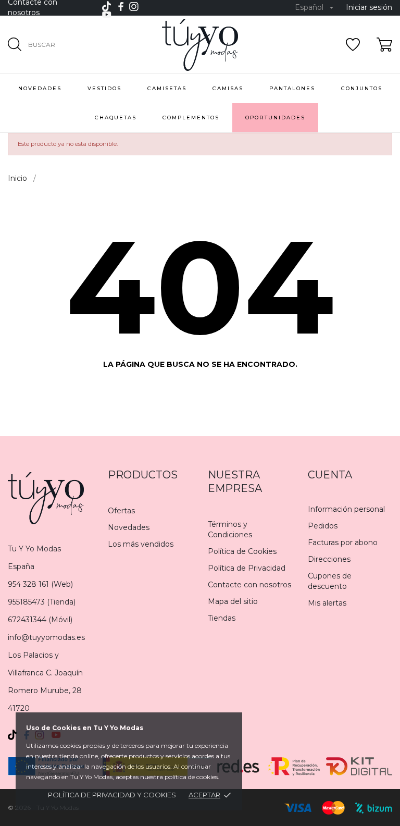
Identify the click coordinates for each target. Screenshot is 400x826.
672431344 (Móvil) (40, 619)
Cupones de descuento (330, 581)
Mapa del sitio (233, 601)
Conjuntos (361, 88)
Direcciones (329, 559)
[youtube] (106, 14)
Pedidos (323, 526)
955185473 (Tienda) (42, 602)
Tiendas (221, 618)
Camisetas (166, 88)
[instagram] (134, 6)
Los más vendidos (140, 544)
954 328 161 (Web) (40, 584)
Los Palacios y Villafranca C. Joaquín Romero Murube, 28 (45, 672)
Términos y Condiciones (230, 529)
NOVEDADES (39, 88)
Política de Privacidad (246, 568)
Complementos (190, 117)
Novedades (128, 527)
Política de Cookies (242, 551)
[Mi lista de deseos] (353, 44)
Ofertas (121, 510)
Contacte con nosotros (249, 584)
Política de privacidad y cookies (112, 795)
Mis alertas (327, 603)
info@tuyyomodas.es (46, 637)
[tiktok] (106, 6)
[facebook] (121, 6)
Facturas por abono (343, 542)
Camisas (228, 88)
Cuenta (330, 475)
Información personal (346, 509)
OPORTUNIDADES (275, 117)
